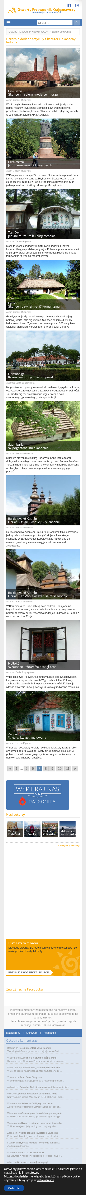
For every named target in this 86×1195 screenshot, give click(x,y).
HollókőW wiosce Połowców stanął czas (32, 665)
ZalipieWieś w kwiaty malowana (27, 735)
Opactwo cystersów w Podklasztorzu (36, 1093)
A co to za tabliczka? (32, 1152)
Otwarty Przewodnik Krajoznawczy (28, 31)
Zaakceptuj (14, 1188)
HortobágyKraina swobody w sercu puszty (31, 375)
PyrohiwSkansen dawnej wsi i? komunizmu (34, 304)
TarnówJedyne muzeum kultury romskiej (32, 234)
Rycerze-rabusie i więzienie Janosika (41, 1123)
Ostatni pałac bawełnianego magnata (41, 1113)
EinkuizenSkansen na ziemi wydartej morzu (33, 92)
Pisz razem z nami (23, 943)
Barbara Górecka (24, 453)
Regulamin (49, 1032)
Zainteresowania (61, 31)
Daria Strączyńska (24, 382)
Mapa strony (13, 1032)
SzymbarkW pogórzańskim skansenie (28, 446)
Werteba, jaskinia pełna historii (43, 1067)
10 (60, 768)
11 (68, 768)
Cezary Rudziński (22, 100)
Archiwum (31, 1032)
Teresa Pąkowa (23, 241)
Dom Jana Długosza (31, 1077)
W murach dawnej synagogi (32, 1162)
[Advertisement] (43, 894)
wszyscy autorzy (70, 845)
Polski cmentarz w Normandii (35, 1048)
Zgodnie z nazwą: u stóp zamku (39, 1057)
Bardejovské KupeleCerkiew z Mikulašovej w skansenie (34, 520)
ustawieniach (45, 1180)
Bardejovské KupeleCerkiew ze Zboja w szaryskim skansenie (38, 594)
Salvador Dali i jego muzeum (35, 1087)
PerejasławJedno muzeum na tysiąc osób (30, 163)
